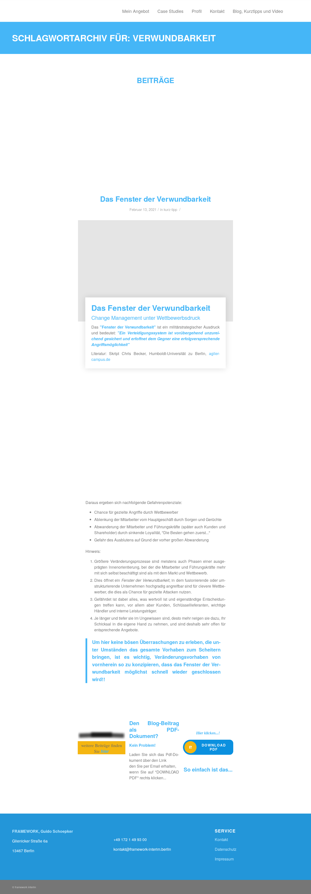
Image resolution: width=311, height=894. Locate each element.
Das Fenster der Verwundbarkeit (155, 198)
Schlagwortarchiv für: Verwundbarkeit (114, 37)
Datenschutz (225, 849)
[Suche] (293, 11)
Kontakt (221, 839)
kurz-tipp (170, 209)
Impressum (224, 859)
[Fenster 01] (155, 138)
